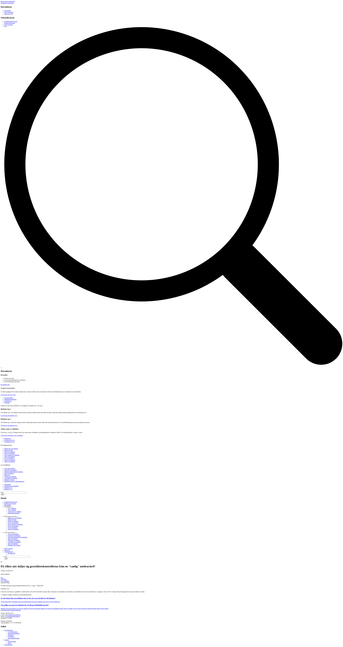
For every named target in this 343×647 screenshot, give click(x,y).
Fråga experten (8, 24)
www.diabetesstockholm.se (12, 616)
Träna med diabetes (9, 468)
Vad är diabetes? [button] (8, 12)
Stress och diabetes (9, 461)
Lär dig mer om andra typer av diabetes (12, 435)
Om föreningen (8, 398)
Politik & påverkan (9, 23)
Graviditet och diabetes (10, 478)
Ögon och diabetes (9, 453)
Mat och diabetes (9, 473)
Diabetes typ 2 (8, 489)
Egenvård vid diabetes (10, 470)
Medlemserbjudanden (10, 399)
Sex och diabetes (9, 458)
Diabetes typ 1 (8, 487)
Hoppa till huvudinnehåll (8, 1)
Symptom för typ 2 (9, 441)
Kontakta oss (8, 401)
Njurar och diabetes (9, 460)
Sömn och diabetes (9, 456)
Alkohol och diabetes (10, 476)
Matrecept (7, 475)
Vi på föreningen (12, 632)
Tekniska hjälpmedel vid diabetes (13, 472)
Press (9, 643)
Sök (2, 492)
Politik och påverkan (10, 503)
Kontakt (6, 640)
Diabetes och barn (9, 480)
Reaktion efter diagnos (14, 545)
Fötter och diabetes (9, 452)
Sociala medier (12, 641)
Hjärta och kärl (8, 450)
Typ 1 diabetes (12, 508)
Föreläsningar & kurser (10, 21)
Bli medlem (7, 484)
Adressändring (8, 644)
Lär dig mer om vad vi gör (8, 395)
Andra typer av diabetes (14, 511)
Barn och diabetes (13, 543)
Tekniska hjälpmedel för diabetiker (17, 537)
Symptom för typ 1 (9, 440)
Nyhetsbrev (11, 636)
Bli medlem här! (5, 384)
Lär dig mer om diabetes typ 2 (9, 425)
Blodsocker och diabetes (11, 448)
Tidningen (7, 402)
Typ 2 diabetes (12, 510)
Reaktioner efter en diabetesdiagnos (14, 481)
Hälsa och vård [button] (8, 14)
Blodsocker (7, 438)
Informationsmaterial (13, 513)
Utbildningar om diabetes (11, 486)
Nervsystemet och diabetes (11, 455)
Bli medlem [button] (7, 10)
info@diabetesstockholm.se (13, 615)
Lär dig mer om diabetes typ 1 (9, 415)
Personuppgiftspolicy (14, 638)
